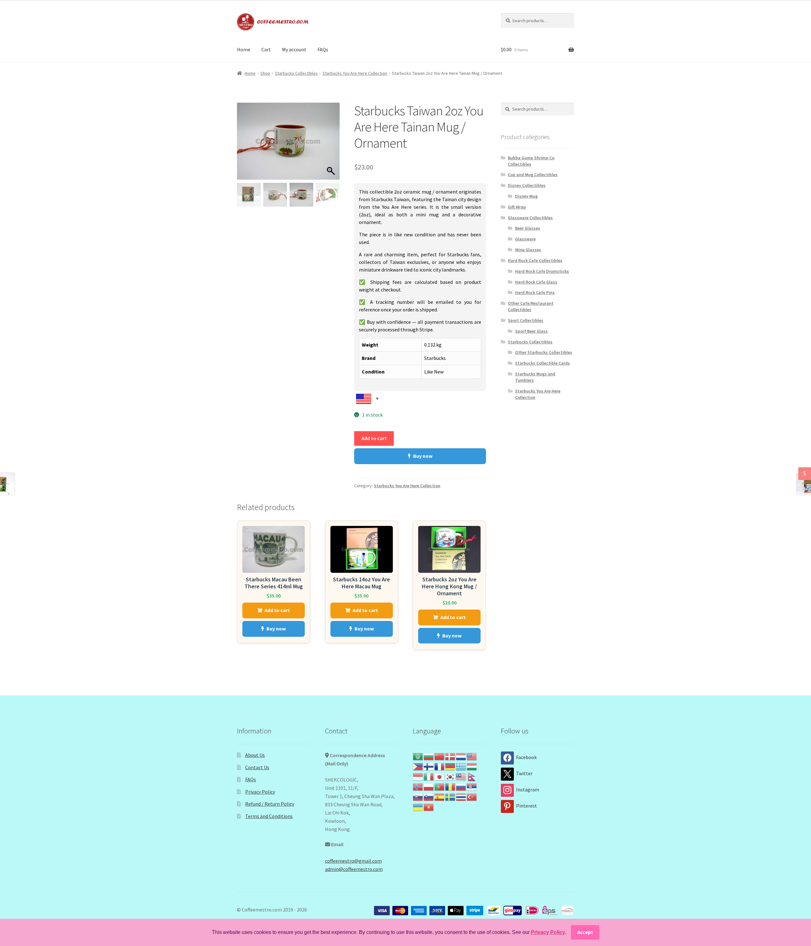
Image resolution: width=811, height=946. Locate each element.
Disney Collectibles (527, 185)
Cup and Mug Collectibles (533, 174)
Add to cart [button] (277, 610)
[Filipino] (418, 766)
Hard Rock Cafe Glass (536, 282)
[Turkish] (472, 796)
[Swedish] (450, 796)
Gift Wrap (517, 207)
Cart (266, 49)
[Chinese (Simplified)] (439, 756)
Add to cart (374, 438)
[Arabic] (418, 756)
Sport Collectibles (525, 320)
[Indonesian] (418, 776)
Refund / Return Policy (269, 804)
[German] (450, 766)
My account (294, 49)
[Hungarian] (472, 766)
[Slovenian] (429, 796)
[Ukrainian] (418, 806)
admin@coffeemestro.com (354, 869)
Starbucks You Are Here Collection (354, 73)
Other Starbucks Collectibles (543, 352)
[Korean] (450, 776)
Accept (585, 932)
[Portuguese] (439, 786)
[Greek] (461, 766)
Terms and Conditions (269, 816)
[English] (472, 756)
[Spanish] (439, 796)
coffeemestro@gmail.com (353, 861)
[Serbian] (472, 786)
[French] (439, 766)
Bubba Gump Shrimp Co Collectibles (531, 161)
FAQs (322, 49)
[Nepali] (472, 776)
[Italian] (429, 776)
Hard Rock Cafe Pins (535, 292)
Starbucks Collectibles (296, 73)
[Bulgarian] (429, 756)
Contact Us (257, 767)
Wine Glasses (528, 249)
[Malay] (461, 776)
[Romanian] (450, 786)
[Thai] (461, 796)
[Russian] (461, 786)
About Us (255, 755)
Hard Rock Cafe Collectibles (535, 260)
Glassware (525, 239)
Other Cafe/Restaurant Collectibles (530, 306)
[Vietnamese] (429, 806)
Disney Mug (526, 196)
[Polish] (429, 786)
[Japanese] (439, 776)
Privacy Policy (260, 792)
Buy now (422, 456)
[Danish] (450, 756)
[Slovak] (418, 796)
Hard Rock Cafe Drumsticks (542, 271)
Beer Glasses (527, 228)
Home (243, 49)
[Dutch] (461, 756)
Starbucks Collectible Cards (542, 363)
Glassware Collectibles (530, 218)
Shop (265, 73)
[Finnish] (429, 766)
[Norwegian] (418, 786)
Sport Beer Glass (531, 331)
